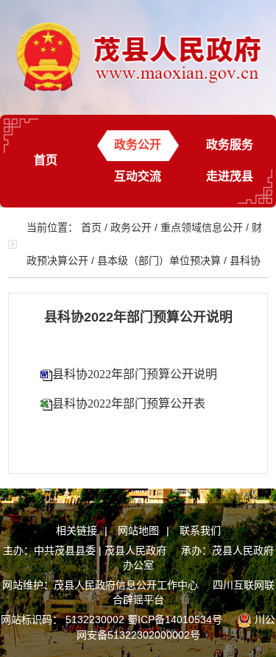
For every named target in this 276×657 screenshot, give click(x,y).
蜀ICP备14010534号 (174, 619)
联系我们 (200, 530)
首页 (45, 160)
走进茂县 (229, 176)
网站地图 (138, 530)
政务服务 (229, 144)
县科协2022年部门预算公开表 (128, 403)
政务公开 (137, 144)
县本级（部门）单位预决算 (159, 260)
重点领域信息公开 (201, 227)
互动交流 (137, 176)
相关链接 (76, 530)
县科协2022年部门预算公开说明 (134, 374)
